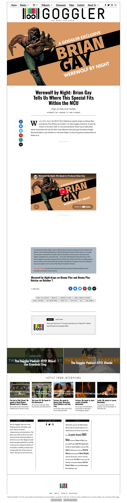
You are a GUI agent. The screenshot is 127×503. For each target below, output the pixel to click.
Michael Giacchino (38, 301)
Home (14, 5)
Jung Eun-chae (84, 444)
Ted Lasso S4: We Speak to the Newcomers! (41, 401)
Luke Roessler (79, 450)
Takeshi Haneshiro (74, 456)
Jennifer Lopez (71, 444)
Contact (81, 5)
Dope (75, 430)
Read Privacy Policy (70, 500)
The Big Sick (80, 456)
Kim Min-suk (68, 447)
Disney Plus (64, 301)
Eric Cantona (83, 430)
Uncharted (79, 462)
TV (34, 5)
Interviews (62, 112)
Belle (71, 428)
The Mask (71, 459)
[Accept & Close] (125, 499)
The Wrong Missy (74, 462)
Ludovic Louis (73, 450)
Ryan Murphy (84, 453)
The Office (77, 459)
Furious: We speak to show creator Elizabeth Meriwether (84, 402)
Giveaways (61, 5)
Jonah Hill (78, 444)
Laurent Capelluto (76, 447)
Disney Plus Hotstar (43, 298)
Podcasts (45, 5)
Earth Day (78, 430)
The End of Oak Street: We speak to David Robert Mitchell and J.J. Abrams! (19, 402)
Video (71, 5)
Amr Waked (80, 425)
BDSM (69, 428)
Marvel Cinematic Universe (82, 298)
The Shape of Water (83, 459)
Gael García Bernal (52, 301)
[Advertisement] (63, 157)
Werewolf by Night (39, 268)
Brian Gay (54, 298)
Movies (23, 5)
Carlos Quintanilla (76, 428)
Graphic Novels (75, 434)
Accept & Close (56, 500)
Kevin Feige (74, 301)
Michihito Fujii (73, 453)
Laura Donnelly (89, 301)
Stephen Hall (67, 456)
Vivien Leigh (77, 465)
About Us (92, 5)
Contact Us (64, 493)
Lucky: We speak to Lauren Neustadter (106, 401)
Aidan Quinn (75, 425)
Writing (75, 468)
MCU (81, 301)
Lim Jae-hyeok (83, 447)
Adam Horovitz (68, 425)
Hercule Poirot (72, 440)
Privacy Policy (73, 493)
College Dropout (83, 428)
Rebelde (77, 453)
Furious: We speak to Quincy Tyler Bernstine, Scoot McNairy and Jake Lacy (62, 403)
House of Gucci (80, 440)
